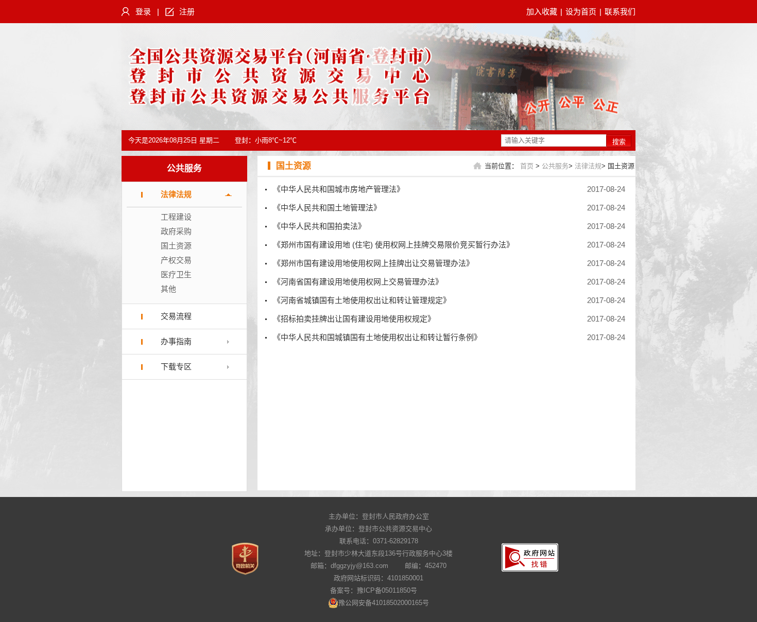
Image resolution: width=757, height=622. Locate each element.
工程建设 (176, 216)
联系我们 (620, 11)
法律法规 (176, 194)
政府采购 (176, 231)
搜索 (619, 142)
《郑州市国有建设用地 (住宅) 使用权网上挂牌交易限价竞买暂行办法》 (393, 244)
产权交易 (176, 260)
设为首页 (580, 11)
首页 (527, 166)
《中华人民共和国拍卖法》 (319, 226)
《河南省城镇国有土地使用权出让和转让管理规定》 (362, 300)
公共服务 (184, 168)
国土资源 (176, 245)
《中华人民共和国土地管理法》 (327, 207)
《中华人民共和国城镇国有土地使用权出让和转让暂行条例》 (377, 337)
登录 (143, 11)
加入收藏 (541, 11)
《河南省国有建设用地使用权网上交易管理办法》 (358, 281)
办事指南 (176, 341)
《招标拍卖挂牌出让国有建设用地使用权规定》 (354, 318)
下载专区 (176, 366)
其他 (168, 289)
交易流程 (176, 316)
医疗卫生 (176, 274)
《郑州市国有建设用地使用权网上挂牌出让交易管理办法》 (373, 263)
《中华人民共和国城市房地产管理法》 (338, 189)
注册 (187, 11)
